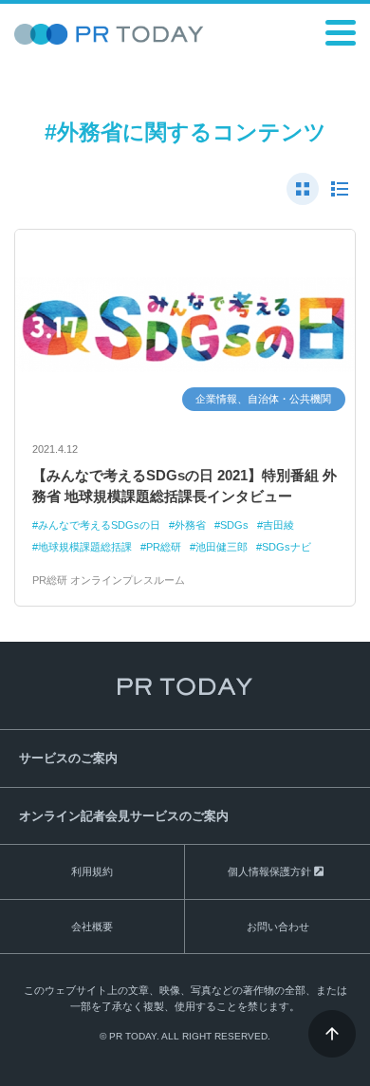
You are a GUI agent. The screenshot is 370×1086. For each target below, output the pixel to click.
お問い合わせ (278, 926)
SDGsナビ (286, 546)
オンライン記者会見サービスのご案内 (124, 816)
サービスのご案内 (68, 758)
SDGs (234, 525)
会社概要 (92, 926)
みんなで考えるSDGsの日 (99, 525)
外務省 (190, 525)
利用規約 (92, 871)
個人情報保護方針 (269, 871)
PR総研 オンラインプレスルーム (108, 580)
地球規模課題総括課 (85, 546)
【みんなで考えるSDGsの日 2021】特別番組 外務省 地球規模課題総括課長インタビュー (184, 486)
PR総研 (163, 546)
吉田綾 (278, 525)
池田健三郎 (221, 546)
